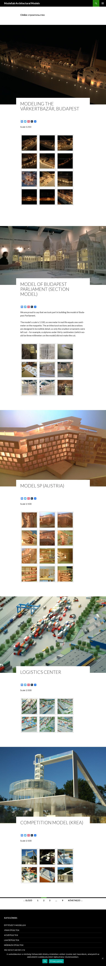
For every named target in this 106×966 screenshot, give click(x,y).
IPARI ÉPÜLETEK (11, 930)
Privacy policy (56, 961)
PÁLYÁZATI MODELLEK (14, 950)
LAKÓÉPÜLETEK (11, 940)
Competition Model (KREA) (51, 822)
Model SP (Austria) (42, 485)
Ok (45, 961)
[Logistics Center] (29, 706)
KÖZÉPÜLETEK (11, 935)
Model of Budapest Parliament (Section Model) (44, 289)
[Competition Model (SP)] (29, 520)
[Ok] (102, 958)
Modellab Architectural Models (22, 3)
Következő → (75, 900)
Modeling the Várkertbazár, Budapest (49, 106)
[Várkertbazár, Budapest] (29, 143)
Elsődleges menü (102, 3)
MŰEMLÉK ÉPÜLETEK (13, 945)
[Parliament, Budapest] (29, 351)
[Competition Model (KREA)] (29, 856)
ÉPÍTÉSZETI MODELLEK (15, 925)
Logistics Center (40, 672)
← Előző (27, 900)
